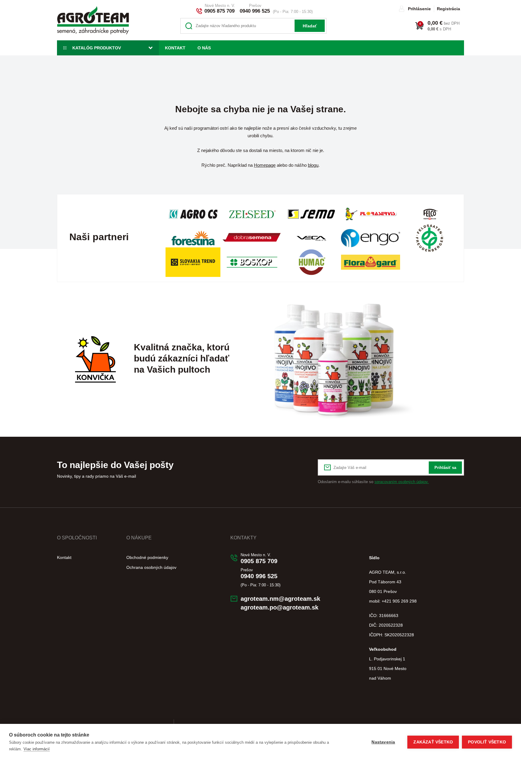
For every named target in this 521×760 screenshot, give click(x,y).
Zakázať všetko (433, 742)
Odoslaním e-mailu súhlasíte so (373, 481)
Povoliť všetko (487, 742)
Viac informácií (37, 749)
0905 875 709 (219, 11)
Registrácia (448, 8)
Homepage (265, 165)
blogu (313, 165)
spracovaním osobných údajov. (401, 481)
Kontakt (175, 47)
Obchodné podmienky (147, 557)
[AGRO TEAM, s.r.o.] (93, 20)
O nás (204, 47)
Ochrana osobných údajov (151, 567)
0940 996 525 (255, 11)
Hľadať (310, 25)
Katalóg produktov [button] (96, 47)
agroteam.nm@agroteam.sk (280, 598)
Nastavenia (383, 742)
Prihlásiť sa (445, 467)
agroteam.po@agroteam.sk (279, 607)
